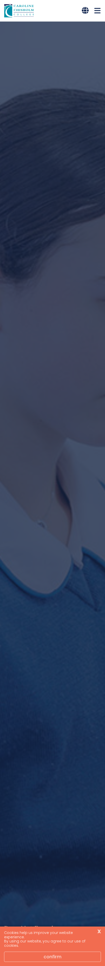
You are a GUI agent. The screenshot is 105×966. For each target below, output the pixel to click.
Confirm (52, 956)
